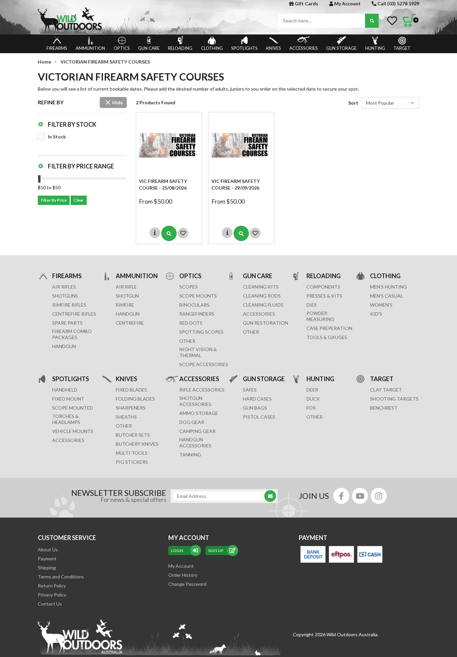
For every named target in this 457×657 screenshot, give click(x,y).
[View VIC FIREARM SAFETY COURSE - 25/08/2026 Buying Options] (169, 233)
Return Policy (52, 585)
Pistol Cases (259, 417)
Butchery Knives (137, 444)
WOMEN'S (381, 305)
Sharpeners (131, 408)
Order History (182, 575)
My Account (347, 3)
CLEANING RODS (262, 296)
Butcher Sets (133, 435)
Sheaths (126, 417)
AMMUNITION (90, 48)
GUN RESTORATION (265, 323)
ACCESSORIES (303, 48)
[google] (360, 496)
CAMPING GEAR (197, 431)
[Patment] (313, 554)
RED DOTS (190, 323)
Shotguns (65, 296)
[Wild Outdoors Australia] (130, 20)
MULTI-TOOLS (132, 453)
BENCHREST (383, 408)
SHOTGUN (127, 296)
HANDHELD (64, 390)
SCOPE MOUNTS (198, 296)
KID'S (376, 314)
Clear (79, 200)
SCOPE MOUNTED (72, 408)
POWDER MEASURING (320, 316)
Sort (353, 103)
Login (177, 550)
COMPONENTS (323, 287)
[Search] (372, 21)
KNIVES (273, 48)
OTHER (187, 341)
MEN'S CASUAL (386, 296)
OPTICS (122, 48)
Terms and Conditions (61, 576)
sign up (215, 550)
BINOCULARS (194, 305)
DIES (311, 305)
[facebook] (341, 496)
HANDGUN (128, 314)
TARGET (401, 48)
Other (124, 426)
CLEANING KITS (261, 287)
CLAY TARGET (386, 390)
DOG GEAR (191, 422)
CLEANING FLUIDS (263, 305)
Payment (47, 558)
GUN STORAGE (341, 48)
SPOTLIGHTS (244, 48)
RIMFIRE (125, 305)
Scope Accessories (203, 364)
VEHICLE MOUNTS (72, 431)
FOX (311, 408)
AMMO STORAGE (198, 413)
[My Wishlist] (392, 21)
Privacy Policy (52, 594)
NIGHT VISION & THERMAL (198, 352)
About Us (48, 549)
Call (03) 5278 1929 (397, 3)
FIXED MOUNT (68, 399)
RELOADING (180, 48)
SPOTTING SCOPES (201, 332)
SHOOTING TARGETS (394, 399)
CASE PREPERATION (329, 328)
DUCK (313, 399)
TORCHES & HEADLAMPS (66, 419)
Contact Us (50, 604)
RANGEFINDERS (196, 314)
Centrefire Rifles (74, 314)
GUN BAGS (255, 408)
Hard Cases (257, 399)
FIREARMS (57, 48)
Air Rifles (64, 287)
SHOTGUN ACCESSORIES (195, 401)
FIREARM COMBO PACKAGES (72, 334)
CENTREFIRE (130, 323)
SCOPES (188, 287)
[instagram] (379, 496)
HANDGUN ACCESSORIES (195, 442)
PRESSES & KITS (324, 296)
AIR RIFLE (126, 287)
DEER (312, 390)
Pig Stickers (132, 462)
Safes (250, 390)
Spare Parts (67, 323)
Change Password (187, 584)
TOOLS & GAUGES (326, 337)
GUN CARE (149, 48)
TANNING (190, 454)
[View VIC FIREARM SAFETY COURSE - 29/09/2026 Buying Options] (241, 233)
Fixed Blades (131, 390)
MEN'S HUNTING (388, 287)
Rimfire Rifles (69, 305)
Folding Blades (135, 399)
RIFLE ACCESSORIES (201, 390)
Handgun (64, 346)
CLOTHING (212, 48)
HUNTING (375, 48)
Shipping (47, 567)
